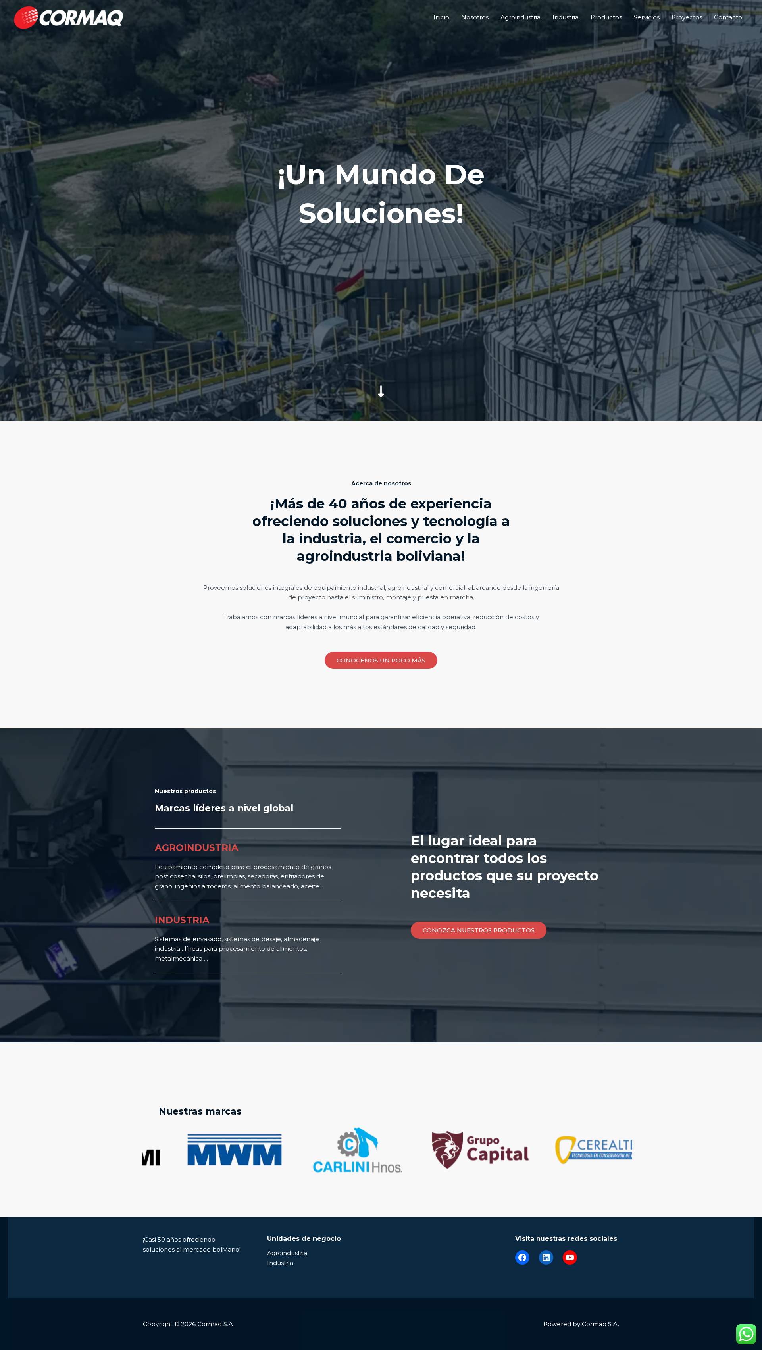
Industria (565, 17)
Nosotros (475, 17)
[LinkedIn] (546, 1257)
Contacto (728, 17)
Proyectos (687, 17)
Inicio (441, 17)
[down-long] (381, 335)
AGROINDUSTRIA (197, 847)
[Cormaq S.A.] (68, 17)
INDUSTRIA (182, 920)
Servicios (647, 17)
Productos (606, 17)
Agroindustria (520, 17)
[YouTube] (570, 1257)
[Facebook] (522, 1257)
